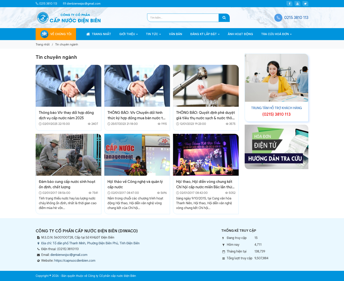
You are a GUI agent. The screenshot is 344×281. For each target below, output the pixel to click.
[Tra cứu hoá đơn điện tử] (276, 147)
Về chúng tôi (60, 34)
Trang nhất (101, 34)
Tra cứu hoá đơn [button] (275, 34)
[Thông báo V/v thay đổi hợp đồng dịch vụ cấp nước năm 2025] (68, 86)
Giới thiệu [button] (127, 34)
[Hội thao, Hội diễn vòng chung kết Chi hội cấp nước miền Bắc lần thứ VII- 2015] (206, 155)
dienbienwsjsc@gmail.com (83, 3)
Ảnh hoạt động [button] (240, 34)
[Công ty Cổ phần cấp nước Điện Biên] (69, 18)
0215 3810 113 (47, 3)
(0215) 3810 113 (276, 114)
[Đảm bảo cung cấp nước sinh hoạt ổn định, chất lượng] (68, 155)
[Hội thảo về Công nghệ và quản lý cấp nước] (137, 155)
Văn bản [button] (175, 34)
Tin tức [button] (152, 34)
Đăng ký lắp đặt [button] (204, 34)
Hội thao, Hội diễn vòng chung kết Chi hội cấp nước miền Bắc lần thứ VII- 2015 (204, 187)
